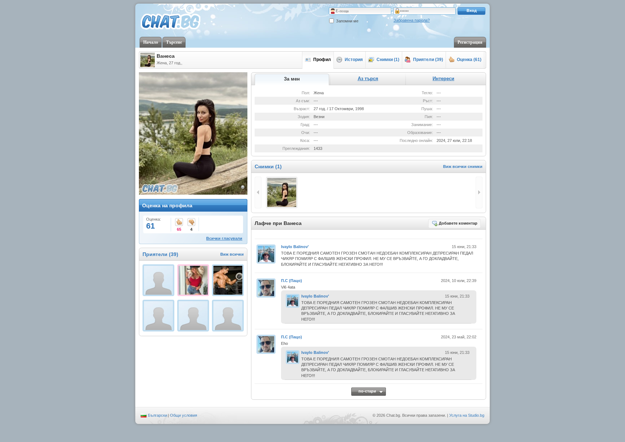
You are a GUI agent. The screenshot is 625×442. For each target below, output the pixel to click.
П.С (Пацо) (291, 280)
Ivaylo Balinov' (295, 246)
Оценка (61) (469, 59)
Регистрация (470, 42)
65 (179, 222)
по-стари (367, 391)
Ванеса (166, 56)
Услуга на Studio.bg (466, 415)
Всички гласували (224, 238)
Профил (322, 59)
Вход (472, 10)
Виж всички (232, 254)
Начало (150, 42)
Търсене (174, 42)
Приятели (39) (428, 59)
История (354, 59)
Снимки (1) (388, 59)
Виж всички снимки (462, 166)
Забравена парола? (412, 20)
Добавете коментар (458, 223)
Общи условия (183, 415)
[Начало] (170, 22)
